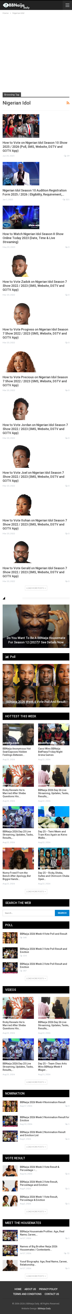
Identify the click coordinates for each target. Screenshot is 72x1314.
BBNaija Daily (44, 1308)
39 (68, 155)
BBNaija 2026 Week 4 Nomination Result (42, 1102)
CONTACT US (52, 1294)
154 (25, 955)
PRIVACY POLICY (48, 1289)
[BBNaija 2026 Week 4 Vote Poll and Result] (36, 686)
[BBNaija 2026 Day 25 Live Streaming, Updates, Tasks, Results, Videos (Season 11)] (18, 817)
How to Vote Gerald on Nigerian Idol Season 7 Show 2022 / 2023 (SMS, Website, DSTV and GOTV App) (35, 572)
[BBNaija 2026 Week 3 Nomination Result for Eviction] (10, 1121)
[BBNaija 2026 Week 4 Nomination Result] (10, 1106)
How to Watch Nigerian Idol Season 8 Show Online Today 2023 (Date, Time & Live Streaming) (33, 238)
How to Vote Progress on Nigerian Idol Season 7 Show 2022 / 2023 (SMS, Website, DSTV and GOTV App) (35, 333)
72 (68, 1253)
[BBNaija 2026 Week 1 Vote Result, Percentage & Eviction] (10, 1200)
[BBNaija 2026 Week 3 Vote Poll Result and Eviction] (10, 952)
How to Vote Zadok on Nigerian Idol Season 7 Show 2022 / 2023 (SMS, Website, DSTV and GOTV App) (35, 286)
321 (67, 199)
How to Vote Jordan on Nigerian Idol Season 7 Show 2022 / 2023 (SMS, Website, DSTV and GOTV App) (35, 429)
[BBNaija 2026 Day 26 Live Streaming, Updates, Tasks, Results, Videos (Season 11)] (53, 776)
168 (25, 937)
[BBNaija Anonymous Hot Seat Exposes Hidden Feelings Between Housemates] (18, 734)
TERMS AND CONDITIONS (27, 1294)
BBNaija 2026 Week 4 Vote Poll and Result (36, 702)
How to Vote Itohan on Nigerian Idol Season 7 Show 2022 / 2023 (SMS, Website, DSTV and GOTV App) (35, 524)
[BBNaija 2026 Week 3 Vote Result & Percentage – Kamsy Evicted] (10, 1171)
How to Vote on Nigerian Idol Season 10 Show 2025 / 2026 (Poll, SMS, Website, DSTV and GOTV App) (35, 146)
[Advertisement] (36, 53)
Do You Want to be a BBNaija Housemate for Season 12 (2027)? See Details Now (36, 640)
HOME (18, 1289)
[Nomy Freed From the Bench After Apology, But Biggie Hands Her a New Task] (18, 858)
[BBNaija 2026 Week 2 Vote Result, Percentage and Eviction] (10, 1185)
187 (25, 970)
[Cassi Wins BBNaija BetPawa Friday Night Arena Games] (53, 734)
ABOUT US (30, 1289)
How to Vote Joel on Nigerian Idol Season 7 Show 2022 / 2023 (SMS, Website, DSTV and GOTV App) (33, 476)
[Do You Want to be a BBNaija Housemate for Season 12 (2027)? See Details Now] (36, 626)
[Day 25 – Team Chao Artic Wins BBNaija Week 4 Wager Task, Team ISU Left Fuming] (53, 1049)
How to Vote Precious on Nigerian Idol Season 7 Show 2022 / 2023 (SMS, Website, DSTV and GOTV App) (35, 381)
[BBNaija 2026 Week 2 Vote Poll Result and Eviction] (10, 968)
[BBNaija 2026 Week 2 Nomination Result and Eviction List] (10, 1136)
